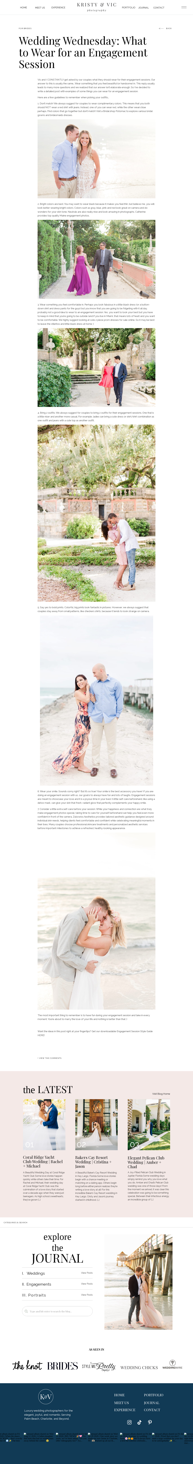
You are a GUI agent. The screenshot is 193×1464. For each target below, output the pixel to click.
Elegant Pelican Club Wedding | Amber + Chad (146, 1162)
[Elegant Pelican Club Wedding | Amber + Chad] (149, 1124)
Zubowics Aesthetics (84, 816)
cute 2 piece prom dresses (104, 319)
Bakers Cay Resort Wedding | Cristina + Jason (93, 1162)
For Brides (25, 28)
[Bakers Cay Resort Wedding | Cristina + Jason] (96, 1124)
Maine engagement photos (74, 215)
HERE (41, 1035)
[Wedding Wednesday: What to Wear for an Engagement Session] (138, 1282)
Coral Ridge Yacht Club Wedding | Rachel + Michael (43, 1161)
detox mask (44, 802)
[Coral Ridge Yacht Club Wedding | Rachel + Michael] (44, 1124)
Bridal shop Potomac (114, 111)
